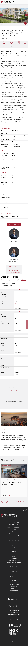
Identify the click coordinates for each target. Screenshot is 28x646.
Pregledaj (14, 391)
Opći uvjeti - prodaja (14, 536)
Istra (14, 582)
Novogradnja (14, 525)
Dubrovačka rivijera (14, 584)
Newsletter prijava (13, 599)
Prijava (14, 405)
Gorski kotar (14, 588)
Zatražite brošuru (14, 224)
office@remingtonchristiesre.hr (14, 272)
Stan (14, 543)
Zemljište (14, 549)
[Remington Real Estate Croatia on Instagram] (10, 620)
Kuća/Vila (14, 545)
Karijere (14, 529)
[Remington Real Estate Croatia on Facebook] (14, 620)
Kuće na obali (14, 558)
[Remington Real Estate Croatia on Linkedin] (18, 620)
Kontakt (14, 532)
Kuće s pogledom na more (14, 562)
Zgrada (14, 551)
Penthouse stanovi (14, 565)
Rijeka (14, 580)
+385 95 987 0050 (14, 612)
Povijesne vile (14, 567)
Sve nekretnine (20, 501)
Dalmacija (14, 586)
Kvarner (14, 578)
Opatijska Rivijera (14, 576)
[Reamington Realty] (9, 515)
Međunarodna (14, 590)
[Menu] (26, 2)
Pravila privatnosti (14, 534)
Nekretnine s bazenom (14, 560)
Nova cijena (6, 465)
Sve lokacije (14, 574)
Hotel (14, 547)
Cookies (13, 641)
